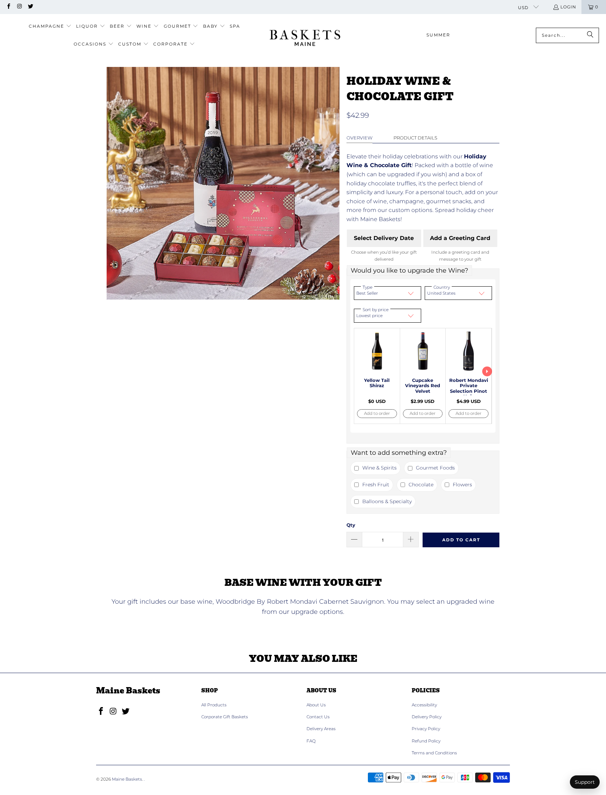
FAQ (311, 740)
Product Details (415, 138)
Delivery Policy (427, 716)
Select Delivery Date (384, 238)
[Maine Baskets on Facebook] (8, 6)
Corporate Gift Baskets (224, 716)
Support (585, 782)
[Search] (590, 35)
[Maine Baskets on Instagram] (19, 6)
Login (568, 6)
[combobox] (567, 35)
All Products (214, 704)
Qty (350, 525)
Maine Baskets (127, 779)
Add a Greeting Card (460, 238)
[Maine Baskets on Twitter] (30, 6)
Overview (359, 138)
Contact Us (318, 716)
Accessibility (424, 704)
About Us (316, 704)
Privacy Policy (426, 728)
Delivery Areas (321, 728)
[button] (50, 26)
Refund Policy (426, 740)
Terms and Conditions (434, 752)
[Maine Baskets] (305, 35)
